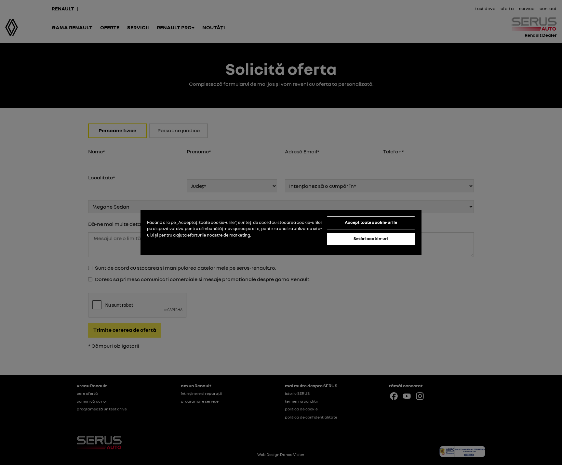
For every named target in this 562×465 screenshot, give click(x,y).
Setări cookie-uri (371, 238)
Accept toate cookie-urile (371, 222)
